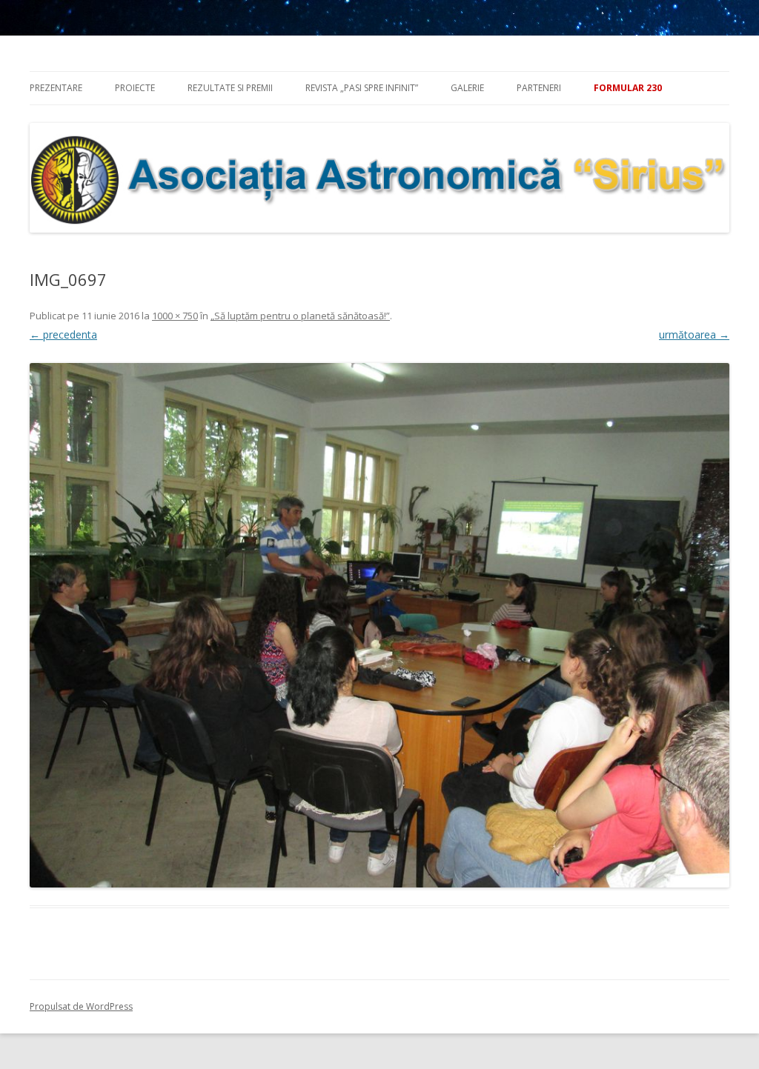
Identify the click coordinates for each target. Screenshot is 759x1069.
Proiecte (135, 87)
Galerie (467, 87)
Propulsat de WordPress (81, 1006)
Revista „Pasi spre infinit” (361, 87)
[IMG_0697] (379, 625)
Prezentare (56, 87)
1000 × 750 (175, 315)
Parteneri (539, 87)
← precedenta (63, 334)
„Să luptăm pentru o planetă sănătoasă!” (300, 315)
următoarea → (694, 334)
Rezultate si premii (230, 87)
